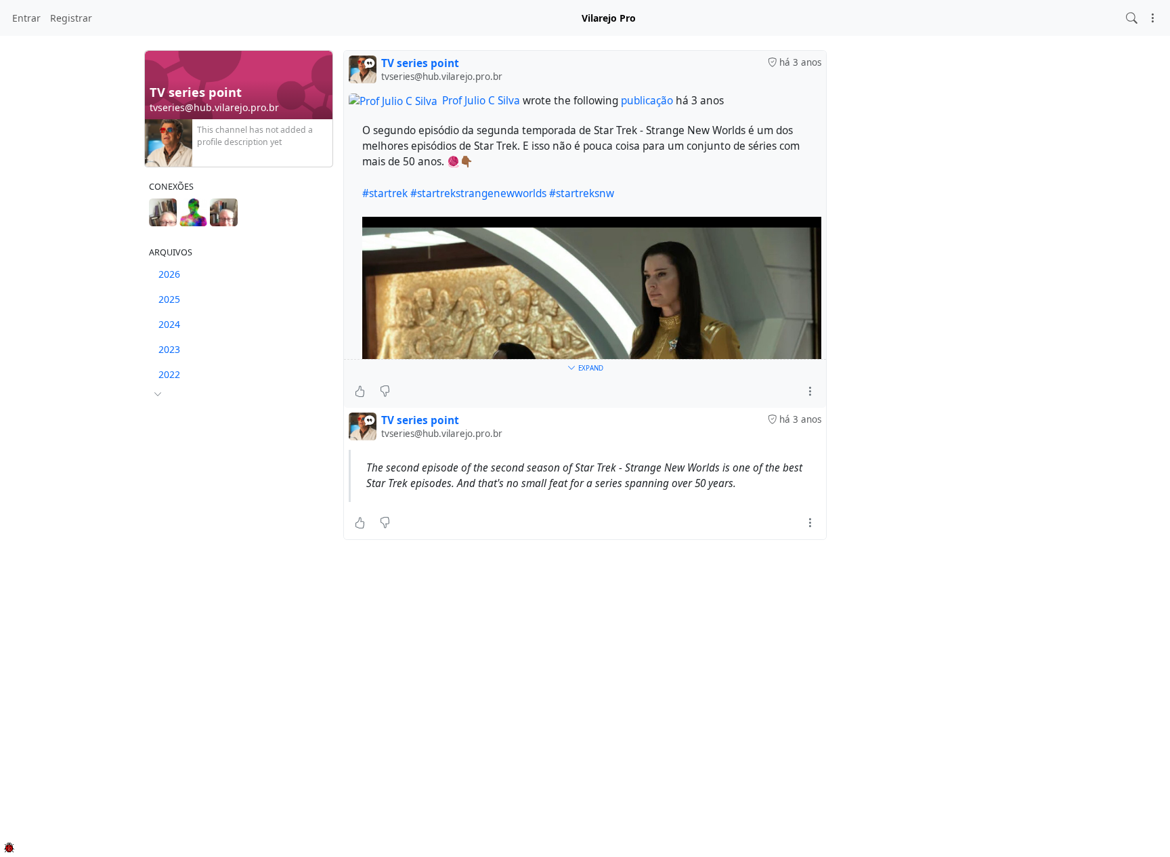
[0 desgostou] (385, 391)
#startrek (385, 193)
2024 (169, 324)
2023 (169, 349)
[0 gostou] (360, 391)
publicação (648, 100)
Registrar (71, 18)
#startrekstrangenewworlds (478, 193)
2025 (169, 299)
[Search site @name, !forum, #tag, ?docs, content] (1131, 18)
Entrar (26, 18)
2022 (169, 374)
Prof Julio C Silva (481, 100)
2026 (169, 274)
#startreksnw (581, 193)
